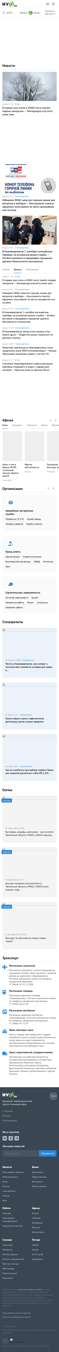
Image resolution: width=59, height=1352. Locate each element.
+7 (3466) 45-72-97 (18, 1023)
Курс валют (37, 1172)
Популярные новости (13, 1172)
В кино (35, 1213)
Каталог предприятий (13, 1259)
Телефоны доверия (14, 524)
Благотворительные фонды (18, 561)
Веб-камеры (8, 1268)
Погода (6, 1195)
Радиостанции (10, 1273)
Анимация (7, 480)
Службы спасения (34, 524)
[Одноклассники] (10, 1138)
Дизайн (34, 597)
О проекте (8, 1111)
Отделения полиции (32, 556)
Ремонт (30, 602)
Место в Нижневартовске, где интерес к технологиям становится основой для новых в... (29, 667)
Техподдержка (10, 1120)
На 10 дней (37, 1254)
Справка (7, 1239)
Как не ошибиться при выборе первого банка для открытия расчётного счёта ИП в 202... (29, 771)
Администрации (13, 556)
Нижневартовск (22, 196)
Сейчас (35, 1244)
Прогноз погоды (11, 1263)
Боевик (28, 471)
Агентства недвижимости (17, 597)
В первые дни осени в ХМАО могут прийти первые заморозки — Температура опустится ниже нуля (27, 111)
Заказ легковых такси (21, 1029)
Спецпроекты (12, 622)
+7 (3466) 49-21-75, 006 (21, 984)
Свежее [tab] (6, 269)
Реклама (7, 1115)
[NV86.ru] (10, 4)
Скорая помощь (34, 519)
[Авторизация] (47, 4)
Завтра (35, 1249)
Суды (8, 566)
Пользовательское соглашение (17, 1313)
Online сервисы (10, 1254)
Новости (8, 65)
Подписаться (47, 1153)
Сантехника (42, 602)
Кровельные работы (15, 602)
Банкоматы (37, 1181)
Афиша (7, 420)
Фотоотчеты (38, 1232)
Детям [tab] (45, 425)
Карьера (7, 1213)
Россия (6, 1186)
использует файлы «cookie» (29, 1289)
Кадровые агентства (13, 1225)
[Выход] (53, 4)
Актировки (37, 1259)
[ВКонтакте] (5, 1138)
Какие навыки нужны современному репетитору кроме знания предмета (25, 720)
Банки (35, 1167)
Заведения (37, 1222)
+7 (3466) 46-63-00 (18, 1004)
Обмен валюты (39, 1186)
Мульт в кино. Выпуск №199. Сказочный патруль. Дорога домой (11, 470)
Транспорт (10, 958)
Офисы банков (39, 1176)
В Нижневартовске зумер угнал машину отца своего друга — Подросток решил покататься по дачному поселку (27, 334)
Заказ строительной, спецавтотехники (31, 1052)
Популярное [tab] (32, 269)
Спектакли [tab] (32, 425)
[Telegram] (16, 1138)
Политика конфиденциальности (17, 1317)
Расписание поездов (21, 990)
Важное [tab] (18, 269)
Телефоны (7, 1249)
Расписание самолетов (22, 965)
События (36, 1218)
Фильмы (36, 1227)
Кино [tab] (5, 425)
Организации (12, 488)
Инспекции (48, 561)
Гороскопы (8, 1278)
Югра (17, 104)
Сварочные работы (14, 607)
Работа (7, 1208)
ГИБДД (37, 561)
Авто (5, 1200)
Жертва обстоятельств (32, 466)
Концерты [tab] (17, 425)
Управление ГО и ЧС (15, 519)
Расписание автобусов (22, 1010)
